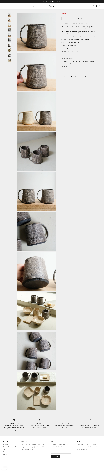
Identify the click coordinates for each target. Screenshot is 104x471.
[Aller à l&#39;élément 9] (9, 55)
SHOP (4, 6)
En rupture (79, 18)
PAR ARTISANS (18, 6)
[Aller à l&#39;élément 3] (9, 25)
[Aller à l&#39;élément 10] (9, 60)
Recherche (5, 451)
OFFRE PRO (10, 6)
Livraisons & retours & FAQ (9, 447)
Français (87, 6)
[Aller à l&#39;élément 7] (9, 45)
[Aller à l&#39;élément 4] (9, 30)
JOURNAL (35, 6)
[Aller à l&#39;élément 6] (9, 40)
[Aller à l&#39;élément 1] (9, 15)
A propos (5, 444)
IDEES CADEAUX (27, 6)
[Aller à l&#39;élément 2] (9, 20)
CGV (4, 449)
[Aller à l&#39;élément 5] (9, 35)
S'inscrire (55, 456)
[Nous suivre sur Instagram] (7, 462)
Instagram (5, 454)
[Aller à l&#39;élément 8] (9, 50)
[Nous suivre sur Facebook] (4, 462)
